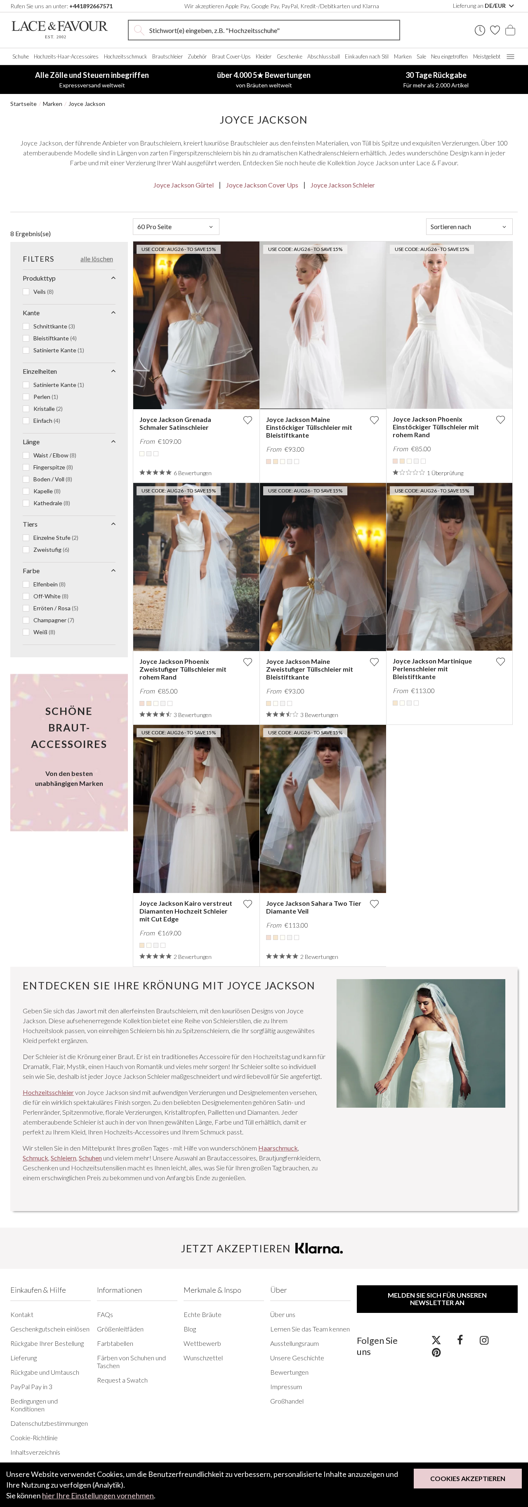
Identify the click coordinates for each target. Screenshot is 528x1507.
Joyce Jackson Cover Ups (262, 185)
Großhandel (287, 1401)
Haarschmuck (278, 1148)
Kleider (263, 56)
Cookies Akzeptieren (467, 1478)
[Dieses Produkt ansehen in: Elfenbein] (141, 453)
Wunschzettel (203, 1358)
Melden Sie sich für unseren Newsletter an (437, 1298)
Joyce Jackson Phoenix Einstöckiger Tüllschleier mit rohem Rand (436, 426)
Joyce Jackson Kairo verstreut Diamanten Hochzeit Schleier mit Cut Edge (185, 911)
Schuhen (90, 1158)
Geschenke (289, 56)
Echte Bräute (203, 1314)
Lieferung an (480, 5)
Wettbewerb (202, 1343)
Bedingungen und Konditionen (34, 1405)
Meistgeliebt (486, 56)
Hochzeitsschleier (48, 1092)
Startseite (23, 103)
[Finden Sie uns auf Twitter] (436, 1340)
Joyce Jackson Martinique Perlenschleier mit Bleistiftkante (432, 668)
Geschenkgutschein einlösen (50, 1329)
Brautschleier (167, 56)
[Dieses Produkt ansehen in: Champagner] (275, 461)
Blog (190, 1329)
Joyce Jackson (86, 103)
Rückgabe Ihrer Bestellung (47, 1343)
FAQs (105, 1314)
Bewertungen (289, 1372)
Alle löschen (96, 258)
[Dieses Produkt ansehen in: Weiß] (155, 453)
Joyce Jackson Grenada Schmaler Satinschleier (175, 423)
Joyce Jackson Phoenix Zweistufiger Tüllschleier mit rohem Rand (182, 669)
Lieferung (23, 1358)
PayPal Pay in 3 (31, 1386)
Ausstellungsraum (294, 1343)
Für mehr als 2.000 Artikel (436, 79)
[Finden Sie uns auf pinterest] (436, 1352)
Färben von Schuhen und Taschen (131, 1361)
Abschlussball (323, 56)
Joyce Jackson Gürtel (183, 185)
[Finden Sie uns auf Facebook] (460, 1340)
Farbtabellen (115, 1343)
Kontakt (21, 1314)
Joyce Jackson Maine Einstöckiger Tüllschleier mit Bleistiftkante (309, 427)
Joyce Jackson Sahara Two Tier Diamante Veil (313, 907)
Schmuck (35, 1158)
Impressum (286, 1386)
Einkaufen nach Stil (367, 56)
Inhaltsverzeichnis (35, 1452)
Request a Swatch (122, 1380)
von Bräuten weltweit (264, 79)
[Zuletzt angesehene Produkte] (480, 30)
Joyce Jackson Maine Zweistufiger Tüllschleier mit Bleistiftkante (309, 669)
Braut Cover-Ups (231, 56)
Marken (403, 56)
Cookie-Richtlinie (34, 1437)
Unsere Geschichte (297, 1358)
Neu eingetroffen (449, 56)
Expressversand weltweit (92, 79)
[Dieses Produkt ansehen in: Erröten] (268, 461)
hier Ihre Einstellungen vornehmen (98, 1495)
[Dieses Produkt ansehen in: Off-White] (148, 453)
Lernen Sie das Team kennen (310, 1329)
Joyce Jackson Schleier (343, 185)
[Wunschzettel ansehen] (495, 30)
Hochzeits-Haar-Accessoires (66, 56)
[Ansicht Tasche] (510, 30)
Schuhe (20, 56)
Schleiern (63, 1158)
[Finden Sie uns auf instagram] (484, 1340)
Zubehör (197, 56)
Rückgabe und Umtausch (44, 1372)
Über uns (282, 1314)
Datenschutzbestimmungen (49, 1423)
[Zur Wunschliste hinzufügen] (247, 420)
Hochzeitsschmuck (125, 56)
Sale (421, 56)
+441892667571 (91, 5)
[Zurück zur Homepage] (59, 30)
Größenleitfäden (120, 1329)
